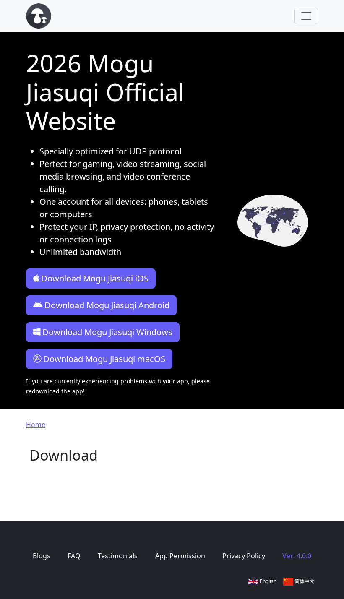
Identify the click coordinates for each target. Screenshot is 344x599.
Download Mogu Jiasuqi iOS (95, 278)
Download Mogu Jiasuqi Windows (107, 332)
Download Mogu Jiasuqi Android (106, 305)
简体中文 (304, 581)
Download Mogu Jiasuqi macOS (104, 359)
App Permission (180, 555)
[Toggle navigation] (306, 16)
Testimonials (118, 555)
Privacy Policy (243, 555)
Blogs (41, 555)
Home (35, 424)
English (267, 581)
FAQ (74, 555)
